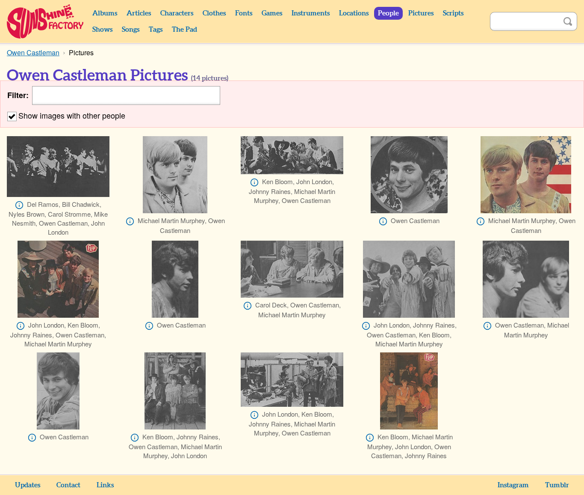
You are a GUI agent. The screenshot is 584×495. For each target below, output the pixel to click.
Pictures (421, 13)
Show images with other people (71, 115)
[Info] (19, 205)
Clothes (214, 13)
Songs (130, 29)
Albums (104, 13)
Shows (102, 29)
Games (272, 13)
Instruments (311, 13)
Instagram (513, 485)
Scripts (453, 13)
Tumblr (557, 485)
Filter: (18, 95)
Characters (176, 13)
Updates (27, 485)
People (388, 13)
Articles (139, 13)
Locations (354, 13)
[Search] (567, 21)
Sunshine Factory (45, 21)
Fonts (243, 13)
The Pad (184, 29)
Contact (68, 485)
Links (105, 485)
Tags (155, 29)
